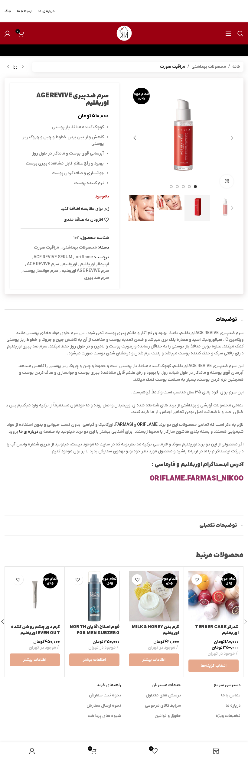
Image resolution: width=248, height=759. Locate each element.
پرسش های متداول (163, 695)
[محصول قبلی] (22, 66)
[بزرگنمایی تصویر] (226, 181)
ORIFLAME (147, 425)
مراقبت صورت (172, 67)
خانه (236, 67)
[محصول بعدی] (8, 66)
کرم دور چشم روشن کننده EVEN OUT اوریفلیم (35, 630)
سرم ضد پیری (96, 278)
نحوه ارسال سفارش (103, 706)
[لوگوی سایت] (124, 33)
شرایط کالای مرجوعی (163, 706)
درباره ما (233, 706)
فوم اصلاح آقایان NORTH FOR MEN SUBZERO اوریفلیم (94, 633)
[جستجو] (240, 34)
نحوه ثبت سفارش (105, 695)
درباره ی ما (28, 432)
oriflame (84, 257)
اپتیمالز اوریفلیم (94, 264)
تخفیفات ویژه (228, 716)
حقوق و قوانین (168, 716)
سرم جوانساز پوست (40, 271)
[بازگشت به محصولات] (15, 66)
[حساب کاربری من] (8, 34)
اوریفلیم (69, 264)
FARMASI (124, 425)
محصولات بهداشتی (208, 67)
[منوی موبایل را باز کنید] (228, 34)
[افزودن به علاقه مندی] (196, 579)
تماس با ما (230, 695)
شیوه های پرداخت (104, 716)
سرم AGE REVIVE (43, 264)
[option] (195, 186)
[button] (232, 138)
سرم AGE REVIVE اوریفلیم (85, 271)
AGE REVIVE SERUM (53, 257)
